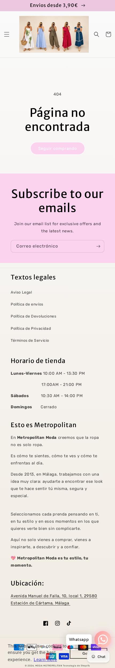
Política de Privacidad (31, 328)
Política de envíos (27, 304)
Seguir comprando (57, 148)
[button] (7, 34)
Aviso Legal (21, 292)
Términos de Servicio (30, 340)
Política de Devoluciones (33, 316)
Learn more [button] (45, 659)
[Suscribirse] (98, 246)
